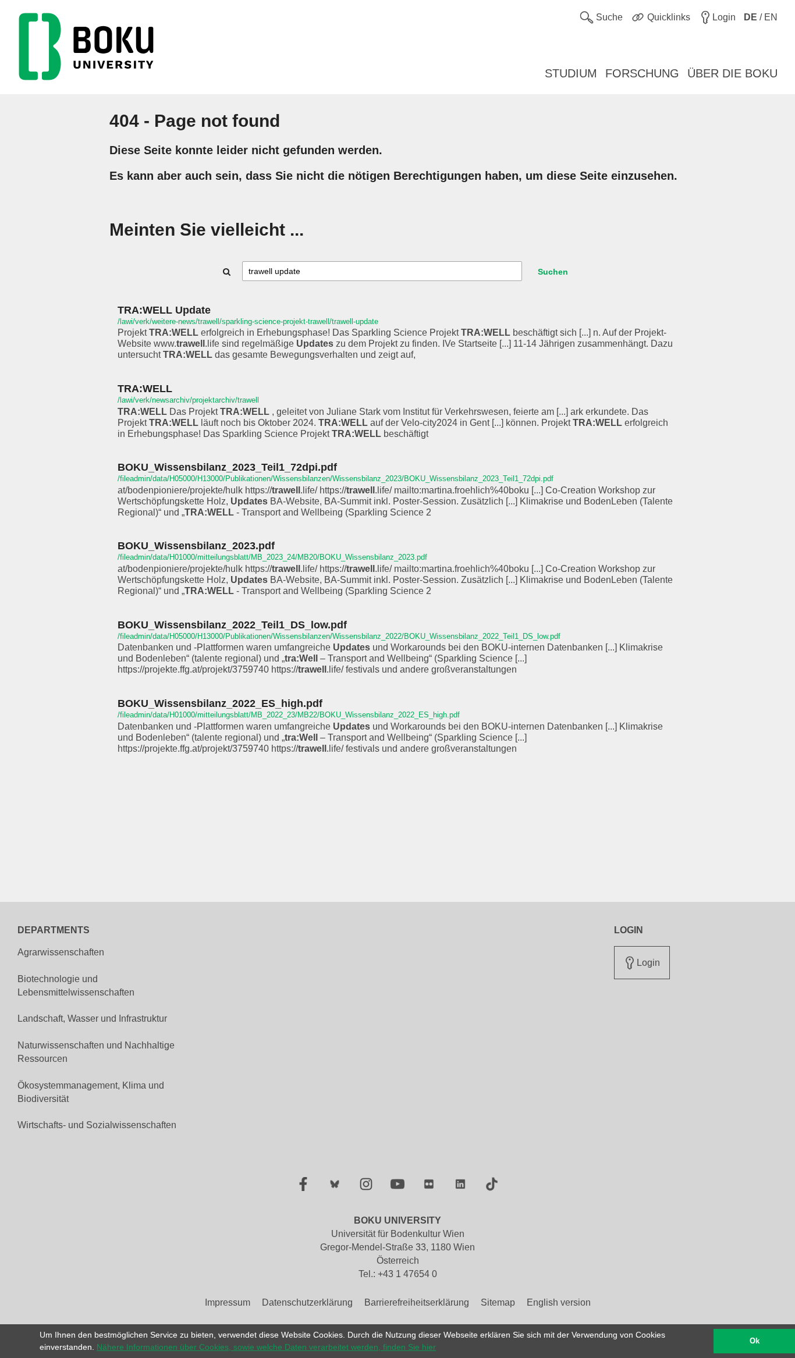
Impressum (227, 1302)
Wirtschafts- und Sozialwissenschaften (96, 1125)
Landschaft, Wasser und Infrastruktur (92, 1018)
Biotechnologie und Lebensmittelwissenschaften (75, 985)
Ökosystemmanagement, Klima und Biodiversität (90, 1092)
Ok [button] (754, 1341)
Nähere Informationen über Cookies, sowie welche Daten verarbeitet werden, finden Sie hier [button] (266, 1347)
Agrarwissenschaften (60, 952)
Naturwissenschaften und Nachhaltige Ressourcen (96, 1052)
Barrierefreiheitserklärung (416, 1302)
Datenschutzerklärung (307, 1302)
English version (559, 1302)
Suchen (553, 271)
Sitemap (498, 1302)
